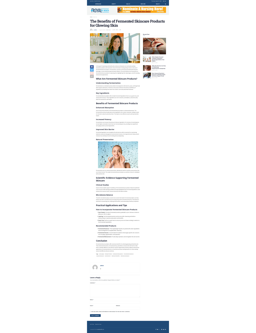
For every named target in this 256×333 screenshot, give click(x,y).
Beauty (158, 4)
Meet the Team (97, 1)
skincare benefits (115, 256)
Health (128, 4)
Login (165, 1)
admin (95, 29)
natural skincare (100, 256)
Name (92, 299)
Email (92, 305)
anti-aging (101, 254)
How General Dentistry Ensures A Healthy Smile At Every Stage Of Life (158, 75)
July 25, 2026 (155, 70)
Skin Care (143, 4)
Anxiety (114, 4)
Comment (93, 282)
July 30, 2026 (147, 52)
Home (91, 17)
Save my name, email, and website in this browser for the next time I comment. (110, 311)
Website (118, 305)
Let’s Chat (92, 1)
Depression (98, 4)
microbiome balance (128, 254)
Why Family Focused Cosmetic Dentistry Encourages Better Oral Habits (158, 59)
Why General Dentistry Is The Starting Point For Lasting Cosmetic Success (153, 49)
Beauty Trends (108, 254)
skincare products (125, 256)
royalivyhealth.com (100, 329)
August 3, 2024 (102, 29)
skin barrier (107, 256)
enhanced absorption (118, 254)
